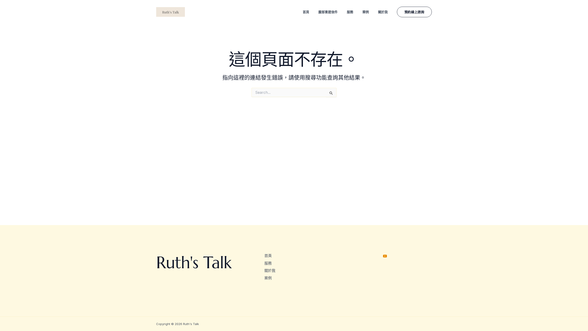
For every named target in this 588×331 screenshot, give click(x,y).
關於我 (269, 270)
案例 (268, 278)
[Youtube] (385, 256)
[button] (414, 12)
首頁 (268, 255)
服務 (268, 263)
